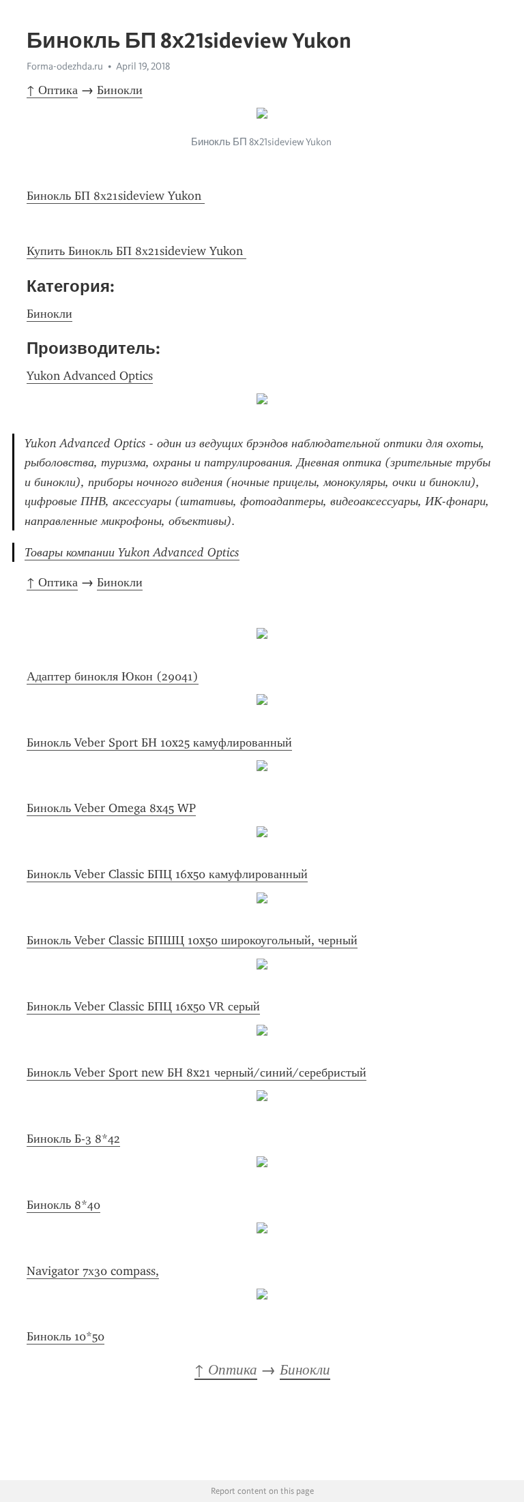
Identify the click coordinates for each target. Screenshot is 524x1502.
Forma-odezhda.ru (65, 66)
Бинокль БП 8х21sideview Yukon (116, 195)
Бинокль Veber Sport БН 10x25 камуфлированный (159, 742)
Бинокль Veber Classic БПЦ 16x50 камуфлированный (167, 874)
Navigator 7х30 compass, (93, 1270)
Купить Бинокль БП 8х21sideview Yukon (136, 250)
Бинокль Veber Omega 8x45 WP (111, 807)
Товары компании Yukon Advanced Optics (132, 552)
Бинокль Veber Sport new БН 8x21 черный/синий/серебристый (196, 1072)
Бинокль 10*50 (65, 1336)
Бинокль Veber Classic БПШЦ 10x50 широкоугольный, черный (192, 940)
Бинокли (120, 89)
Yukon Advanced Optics (90, 375)
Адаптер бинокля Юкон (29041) (113, 676)
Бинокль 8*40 (63, 1204)
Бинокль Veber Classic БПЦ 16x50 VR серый (143, 1006)
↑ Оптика (52, 89)
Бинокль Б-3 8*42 (73, 1138)
